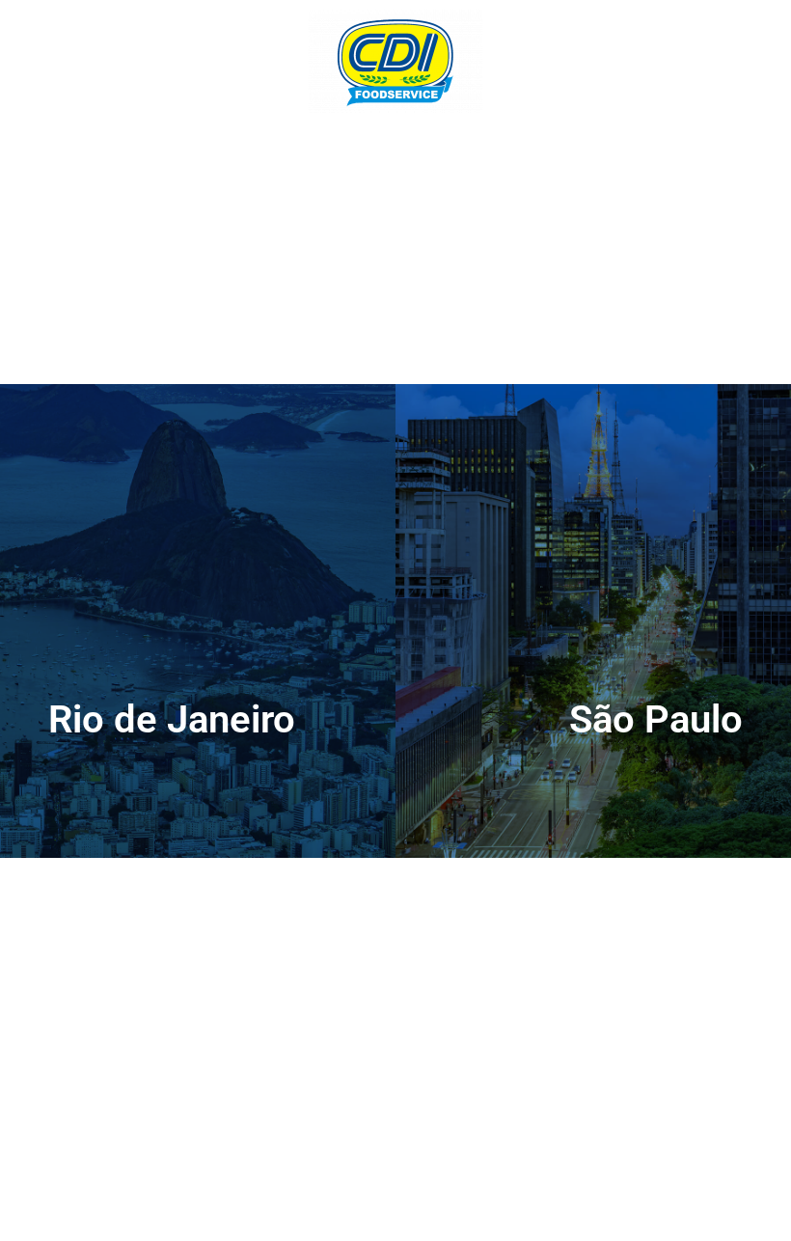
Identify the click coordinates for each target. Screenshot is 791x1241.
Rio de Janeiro (171, 719)
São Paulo (656, 719)
